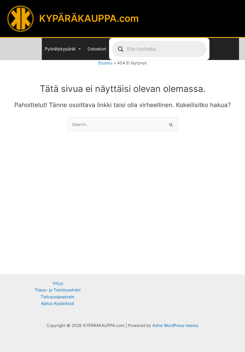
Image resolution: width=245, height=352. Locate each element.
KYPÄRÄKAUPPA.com (89, 18)
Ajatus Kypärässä (57, 303)
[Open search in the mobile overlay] (159, 49)
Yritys (57, 283)
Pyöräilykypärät (60, 48)
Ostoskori (97, 48)
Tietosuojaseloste (57, 296)
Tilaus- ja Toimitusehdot (58, 290)
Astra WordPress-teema (175, 325)
